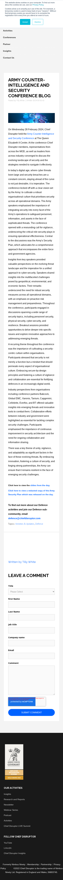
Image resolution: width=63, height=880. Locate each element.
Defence (39, 523)
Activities (8, 820)
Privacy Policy (38, 4)
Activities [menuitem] (7, 30)
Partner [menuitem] (6, 44)
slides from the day (39, 485)
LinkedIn (8, 848)
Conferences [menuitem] (9, 37)
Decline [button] (38, 22)
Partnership (46, 864)
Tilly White (20, 100)
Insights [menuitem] (7, 51)
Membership (33, 864)
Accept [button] (25, 22)
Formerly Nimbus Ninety (14, 864)
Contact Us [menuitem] (8, 58)
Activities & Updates (24, 523)
